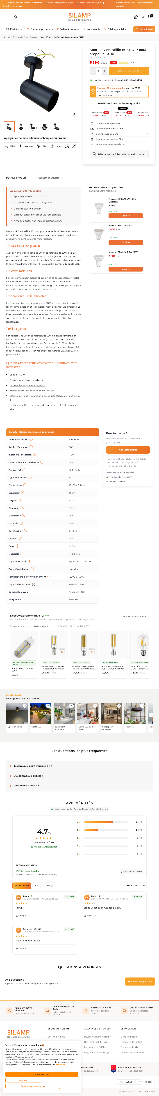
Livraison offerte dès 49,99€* (110, 128)
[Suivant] (151, 714)
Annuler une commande (132, 1053)
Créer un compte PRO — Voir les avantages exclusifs (134, 4)
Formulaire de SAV (129, 1047)
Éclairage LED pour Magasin (25, 38)
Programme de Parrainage (96, 1053)
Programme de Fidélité (95, 1047)
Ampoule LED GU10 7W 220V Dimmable (122, 200)
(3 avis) (133, 62)
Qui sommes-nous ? (57, 1037)
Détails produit (16, 178)
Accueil (7, 38)
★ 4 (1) (50, 886)
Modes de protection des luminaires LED (32, 390)
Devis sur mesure (129, 1037)
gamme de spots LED (67, 264)
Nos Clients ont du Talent (96, 1042)
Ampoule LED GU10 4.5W (120, 226)
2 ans (58, 146)
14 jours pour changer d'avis (110, 144)
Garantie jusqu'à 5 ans (107, 134)
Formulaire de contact (131, 1042)
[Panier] (149, 16)
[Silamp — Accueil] (18, 1034)
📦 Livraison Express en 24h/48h (59, 3)
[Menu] (9, 17)
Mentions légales (126, 1092)
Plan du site (150, 1092)
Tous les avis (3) (22, 886)
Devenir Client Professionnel (97, 1037)
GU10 (12, 146)
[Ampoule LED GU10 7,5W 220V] (99, 261)
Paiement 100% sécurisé (108, 123)
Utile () (23, 916)
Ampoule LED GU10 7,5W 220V (123, 252)
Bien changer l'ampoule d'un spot (28, 380)
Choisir (126, 216)
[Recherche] (15, 16)
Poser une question (141, 981)
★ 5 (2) (38, 886)
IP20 (44, 146)
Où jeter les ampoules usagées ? (27, 385)
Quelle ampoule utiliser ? (28, 775)
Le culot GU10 (17, 374)
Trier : (121, 886)
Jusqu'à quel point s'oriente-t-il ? (33, 765)
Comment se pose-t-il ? (27, 785)
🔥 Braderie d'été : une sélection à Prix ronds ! (23, 3)
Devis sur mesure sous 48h (109, 139)
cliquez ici (60, 1065)
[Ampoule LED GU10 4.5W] (99, 234)
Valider (148, 1082)
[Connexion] (142, 17)
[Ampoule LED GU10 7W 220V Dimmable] (99, 208)
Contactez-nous (128, 449)
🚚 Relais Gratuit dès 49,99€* (89, 3)
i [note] (34, 454)
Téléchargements (48, 178)
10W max (28, 146)
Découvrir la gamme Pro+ (134, 616)
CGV (139, 1092)
